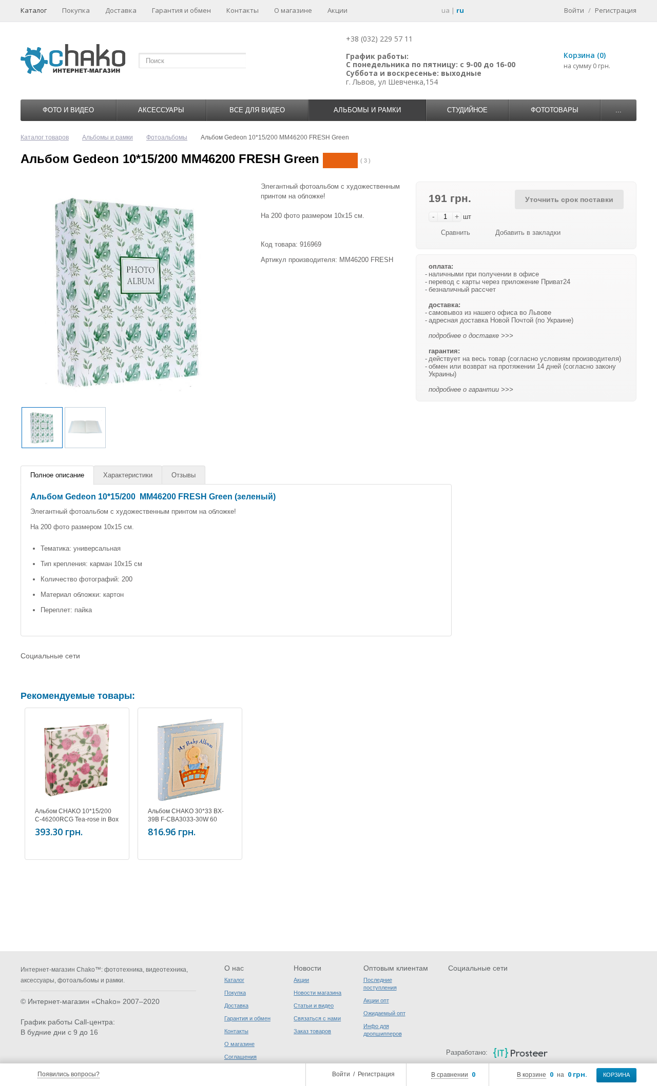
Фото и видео (68, 110)
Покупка (76, 10)
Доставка (121, 10)
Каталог (34, 10)
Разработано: (466, 1052)
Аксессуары (161, 110)
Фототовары (554, 110)
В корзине (531, 1074)
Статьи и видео (314, 1005)
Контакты (242, 10)
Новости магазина (317, 993)
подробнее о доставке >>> (471, 335)
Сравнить (455, 232)
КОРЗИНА (616, 1075)
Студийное (467, 110)
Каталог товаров (45, 137)
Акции (337, 10)
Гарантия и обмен (181, 10)
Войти (341, 1074)
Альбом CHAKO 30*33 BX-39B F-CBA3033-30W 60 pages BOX (186, 819)
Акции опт (376, 1000)
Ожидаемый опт (384, 1013)
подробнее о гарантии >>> (471, 389)
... (618, 110)
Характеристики (127, 475)
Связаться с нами (317, 1018)
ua (445, 10)
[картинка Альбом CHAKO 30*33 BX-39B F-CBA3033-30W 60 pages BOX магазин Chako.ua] (190, 760)
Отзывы (183, 475)
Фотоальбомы (166, 137)
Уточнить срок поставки (569, 199)
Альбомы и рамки (367, 110)
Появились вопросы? (68, 1074)
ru (460, 10)
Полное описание (57, 475)
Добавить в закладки (528, 232)
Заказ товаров (312, 1031)
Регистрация (376, 1074)
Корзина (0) (585, 55)
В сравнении (449, 1074)
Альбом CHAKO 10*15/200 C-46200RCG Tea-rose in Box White (77, 819)
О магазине (293, 10)
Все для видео (257, 110)
